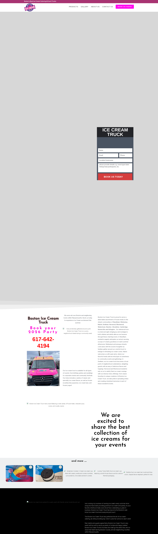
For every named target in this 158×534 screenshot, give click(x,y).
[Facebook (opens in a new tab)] (133, 1)
